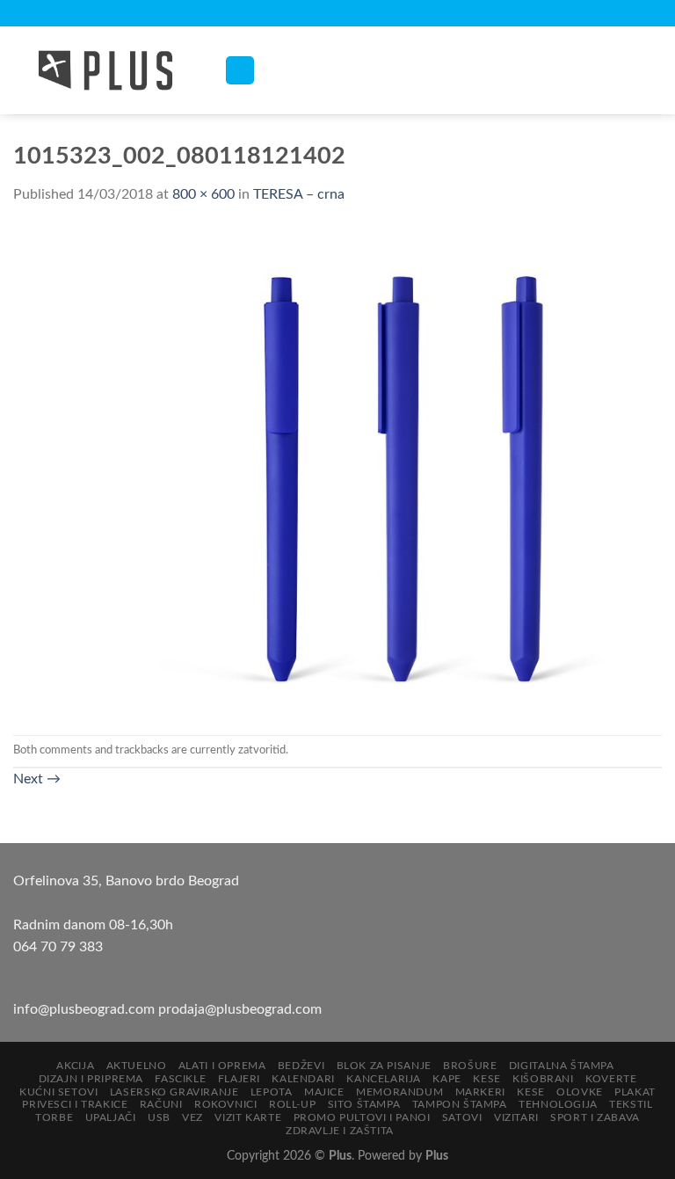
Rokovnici (226, 1104)
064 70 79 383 (58, 947)
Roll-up (292, 1104)
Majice (324, 1092)
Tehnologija (558, 1104)
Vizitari (516, 1117)
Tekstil (630, 1104)
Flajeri (239, 1078)
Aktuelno (136, 1065)
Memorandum (399, 1092)
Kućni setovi (58, 1092)
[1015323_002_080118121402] (337, 469)
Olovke (579, 1092)
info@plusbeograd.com (85, 1009)
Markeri (480, 1092)
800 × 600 (203, 194)
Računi (161, 1104)
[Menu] (240, 70)
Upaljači (110, 1117)
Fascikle (180, 1078)
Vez (192, 1117)
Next (37, 779)
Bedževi (301, 1065)
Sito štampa (364, 1104)
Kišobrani (543, 1078)
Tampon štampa (459, 1104)
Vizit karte (247, 1117)
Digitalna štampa (561, 1065)
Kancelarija (383, 1078)
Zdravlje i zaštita (340, 1130)
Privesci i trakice (74, 1104)
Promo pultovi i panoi (362, 1117)
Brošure (470, 1065)
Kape (446, 1078)
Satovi (462, 1117)
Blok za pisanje (384, 1065)
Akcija (75, 1065)
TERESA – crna (299, 194)
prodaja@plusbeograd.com (240, 1009)
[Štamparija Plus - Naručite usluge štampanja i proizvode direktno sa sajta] (105, 70)
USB (159, 1117)
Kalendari (303, 1078)
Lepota (271, 1092)
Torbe (54, 1117)
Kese (486, 1078)
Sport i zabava (595, 1117)
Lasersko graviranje (174, 1092)
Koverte (610, 1078)
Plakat (635, 1092)
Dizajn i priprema (91, 1078)
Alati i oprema (222, 1065)
